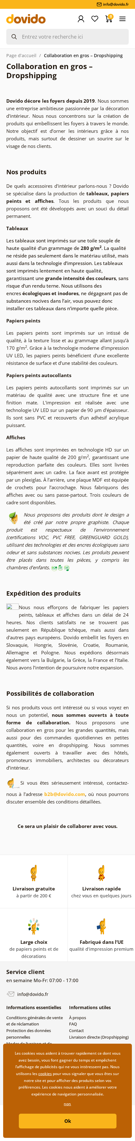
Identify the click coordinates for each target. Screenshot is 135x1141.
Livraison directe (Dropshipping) (99, 1037)
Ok (67, 1121)
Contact (76, 1030)
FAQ (73, 1024)
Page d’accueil (21, 55)
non (67, 1103)
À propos (77, 1017)
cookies (45, 1073)
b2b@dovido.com (64, 794)
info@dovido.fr (32, 994)
